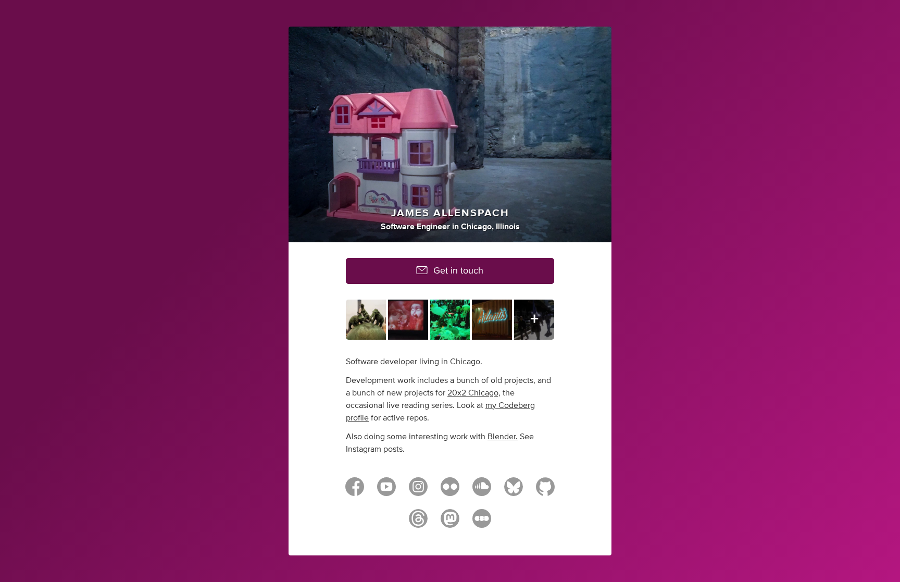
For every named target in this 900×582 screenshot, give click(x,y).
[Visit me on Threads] (418, 523)
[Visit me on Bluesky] (513, 491)
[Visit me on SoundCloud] (481, 491)
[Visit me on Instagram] (418, 491)
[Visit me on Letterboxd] (481, 523)
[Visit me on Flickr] (450, 491)
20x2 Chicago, (474, 393)
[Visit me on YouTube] (386, 491)
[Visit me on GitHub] (545, 491)
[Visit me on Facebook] (354, 491)
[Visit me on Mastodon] (450, 523)
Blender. (503, 436)
